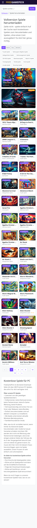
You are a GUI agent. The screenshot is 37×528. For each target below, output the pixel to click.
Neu (12, 47)
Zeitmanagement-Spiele (23, 55)
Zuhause (5, 13)
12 (32, 370)
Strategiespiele (7, 62)
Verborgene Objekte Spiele (20, 52)
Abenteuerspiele (18, 58)
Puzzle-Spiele (6, 52)
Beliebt (18, 47)
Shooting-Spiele (17, 65)
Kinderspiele (17, 62)
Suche (32, 9)
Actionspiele (26, 62)
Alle (3, 47)
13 (15, 373)
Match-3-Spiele (30, 58)
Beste (8, 47)
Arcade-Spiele (6, 65)
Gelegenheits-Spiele (8, 55)
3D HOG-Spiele (7, 58)
